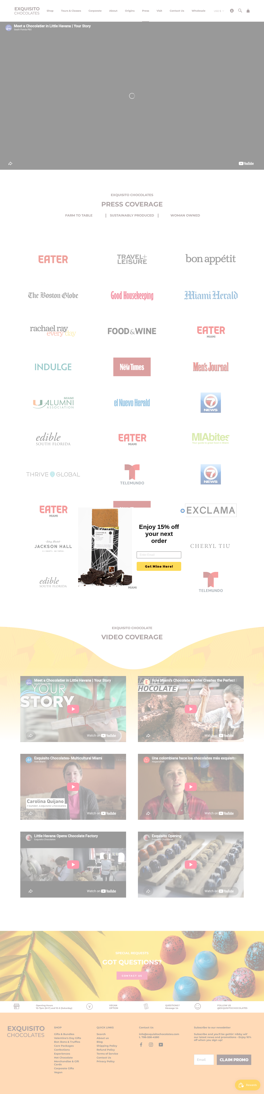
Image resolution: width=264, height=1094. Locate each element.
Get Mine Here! (159, 566)
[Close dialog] (182, 511)
